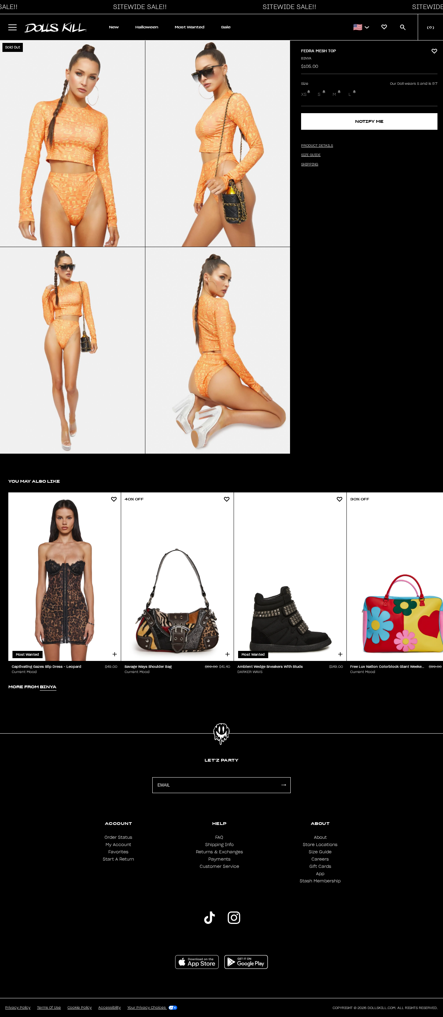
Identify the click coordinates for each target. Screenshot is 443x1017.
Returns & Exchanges (219, 852)
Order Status (118, 837)
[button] (138, 6)
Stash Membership (320, 881)
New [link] (114, 27)
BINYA (306, 58)
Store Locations (320, 845)
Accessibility (109, 1007)
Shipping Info (219, 845)
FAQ (219, 837)
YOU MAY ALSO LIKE (34, 481)
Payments (219, 859)
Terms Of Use (49, 1007)
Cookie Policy (79, 1007)
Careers (320, 859)
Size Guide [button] (310, 155)
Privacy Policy (17, 1007)
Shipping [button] (309, 164)
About (320, 837)
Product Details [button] (317, 145)
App (320, 874)
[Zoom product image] (72, 143)
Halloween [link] (146, 27)
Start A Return (118, 859)
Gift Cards (320, 866)
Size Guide (320, 852)
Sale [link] (225, 27)
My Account (118, 845)
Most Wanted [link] (190, 27)
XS (304, 94)
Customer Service (219, 866)
